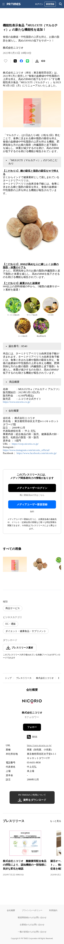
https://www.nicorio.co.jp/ (16, 402)
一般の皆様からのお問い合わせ (32, 931)
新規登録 (50, 4)
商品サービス (12, 608)
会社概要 (11, 910)
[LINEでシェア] (27, 61)
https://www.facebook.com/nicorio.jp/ (37, 453)
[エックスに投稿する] (15, 61)
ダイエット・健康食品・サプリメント (25, 631)
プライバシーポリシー (32, 910)
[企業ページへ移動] (32, 702)
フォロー (32, 727)
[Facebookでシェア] (21, 61)
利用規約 (53, 910)
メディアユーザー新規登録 (32, 504)
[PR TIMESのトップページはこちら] (13, 4)
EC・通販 (10, 624)
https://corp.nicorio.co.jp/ (25, 443)
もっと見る (55, 821)
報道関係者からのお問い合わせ (32, 917)
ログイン (39, 4)
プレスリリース (24, 678)
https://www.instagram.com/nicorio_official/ (26, 450)
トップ (8, 678)
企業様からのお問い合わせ (32, 924)
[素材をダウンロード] (37, 61)
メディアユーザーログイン (32, 488)
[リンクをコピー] (43, 61)
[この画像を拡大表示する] (15, 564)
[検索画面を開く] (61, 4)
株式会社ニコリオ (45, 678)
